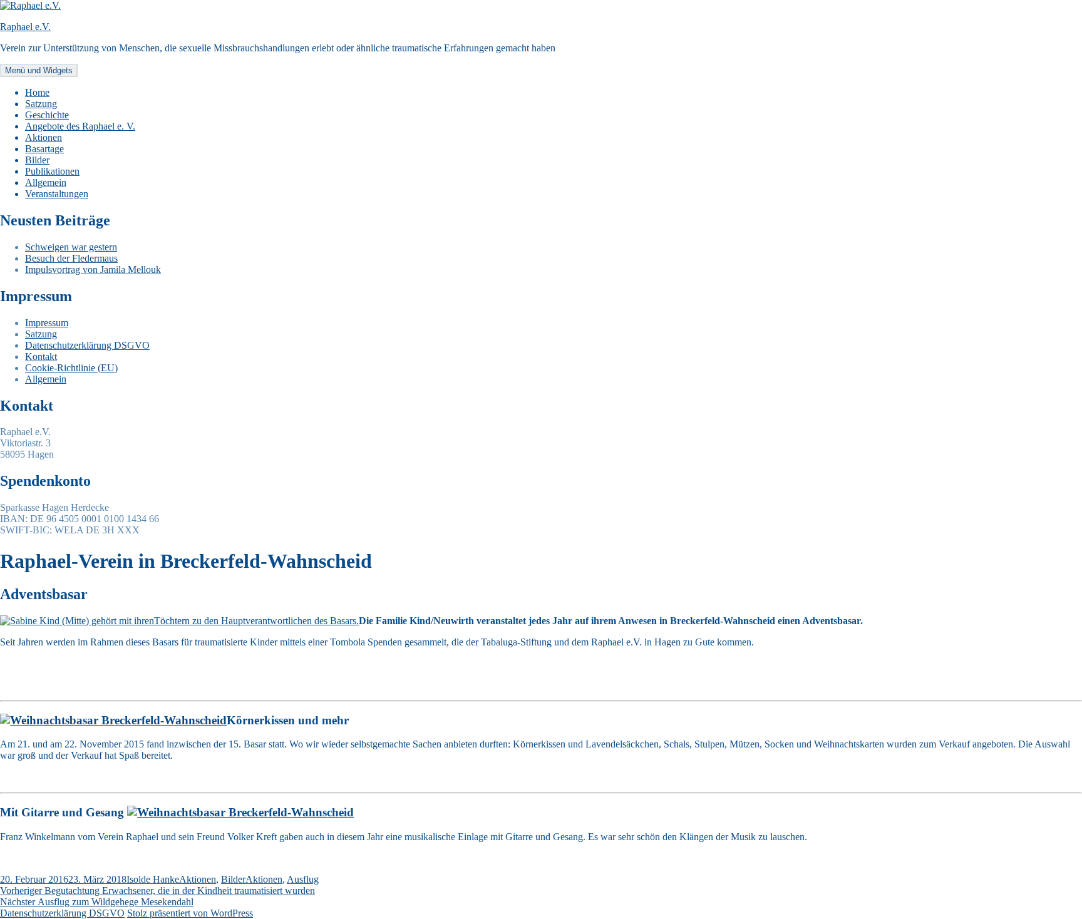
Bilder (37, 160)
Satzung (41, 103)
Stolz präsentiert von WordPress (190, 913)
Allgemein (45, 182)
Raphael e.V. (25, 26)
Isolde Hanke (152, 879)
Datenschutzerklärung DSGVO (87, 345)
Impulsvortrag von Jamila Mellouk (93, 269)
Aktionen (43, 137)
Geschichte (47, 115)
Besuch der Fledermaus (71, 258)
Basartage (44, 148)
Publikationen (52, 171)
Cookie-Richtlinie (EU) (71, 367)
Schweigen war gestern (71, 247)
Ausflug (303, 879)
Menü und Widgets (39, 70)
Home (37, 92)
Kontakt (41, 356)
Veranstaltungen (56, 193)
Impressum (46, 322)
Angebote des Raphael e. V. (80, 126)
